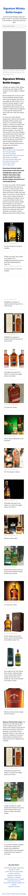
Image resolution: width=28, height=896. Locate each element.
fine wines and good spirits (11, 161)
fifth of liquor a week (9, 163)
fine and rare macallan (9, 153)
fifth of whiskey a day (9, 150)
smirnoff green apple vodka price (14, 868)
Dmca (4, 894)
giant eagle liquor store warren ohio (13, 155)
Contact (8, 894)
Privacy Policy (15, 894)
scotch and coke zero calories (14, 871)
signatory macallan (14, 886)
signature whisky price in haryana (14, 879)
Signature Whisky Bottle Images (14, 10)
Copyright (23, 894)
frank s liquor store (8, 165)
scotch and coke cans (14, 881)
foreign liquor (20, 150)
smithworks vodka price (14, 875)
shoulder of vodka (14, 869)
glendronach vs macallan (10, 157)
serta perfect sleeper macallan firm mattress (14, 883)
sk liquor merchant (14, 873)
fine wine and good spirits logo (12, 159)
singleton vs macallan (14, 877)
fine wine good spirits (9, 152)
